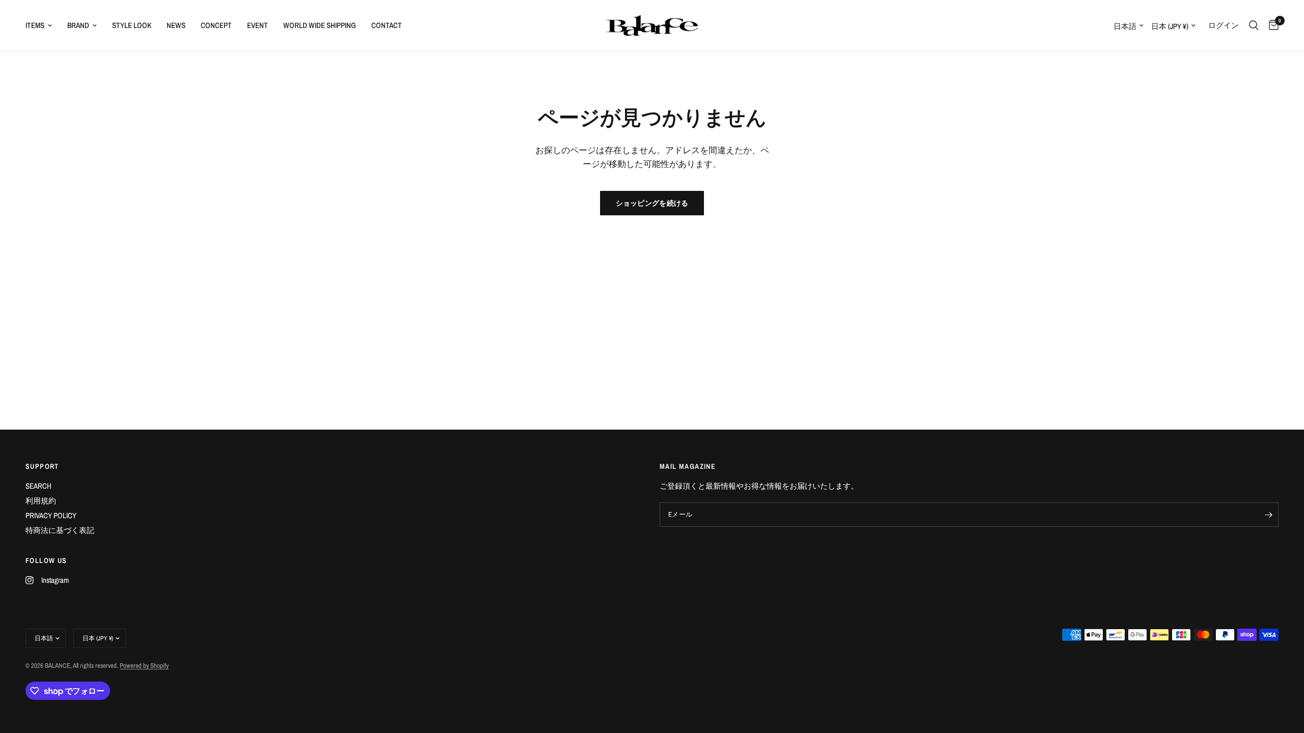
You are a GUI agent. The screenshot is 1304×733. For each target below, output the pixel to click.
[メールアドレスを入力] (1268, 514)
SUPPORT (42, 466)
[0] (1271, 25)
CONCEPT (216, 25)
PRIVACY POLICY (50, 515)
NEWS (176, 25)
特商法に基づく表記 (59, 530)
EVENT (257, 25)
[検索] (1254, 25)
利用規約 (40, 500)
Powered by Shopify (144, 665)
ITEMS (34, 25)
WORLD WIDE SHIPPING (319, 25)
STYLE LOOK (131, 25)
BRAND (78, 25)
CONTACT (386, 25)
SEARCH (38, 486)
